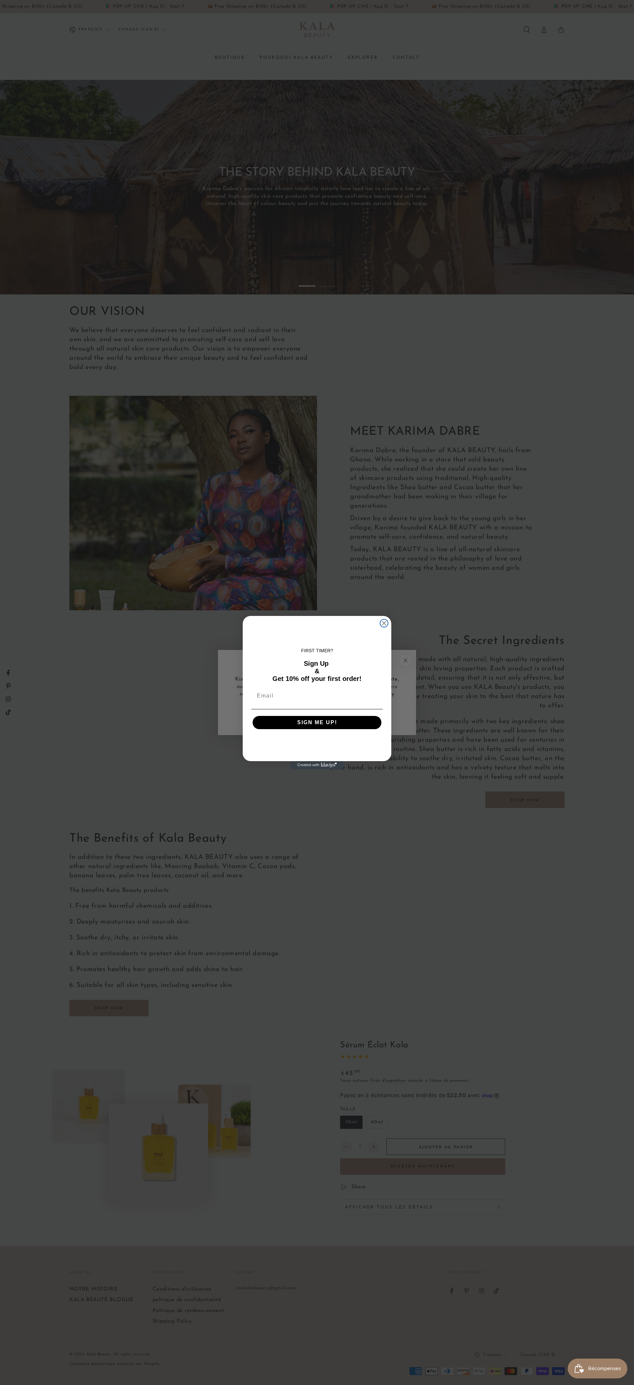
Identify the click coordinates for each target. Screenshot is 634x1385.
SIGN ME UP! (317, 722)
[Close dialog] (384, 623)
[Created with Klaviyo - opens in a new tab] (317, 765)
